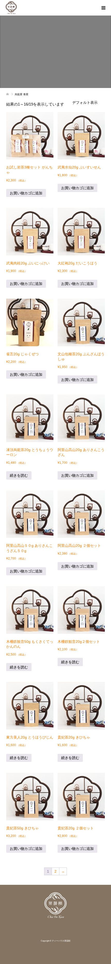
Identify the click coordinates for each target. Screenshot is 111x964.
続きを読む (19, 475)
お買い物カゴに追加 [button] (26, 193)
